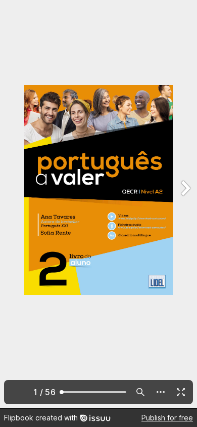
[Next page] (185, 204)
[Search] (140, 392)
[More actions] (161, 392)
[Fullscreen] (181, 392)
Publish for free (167, 417)
